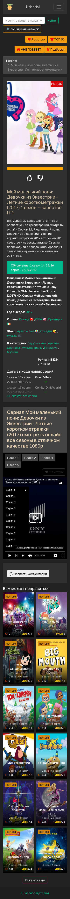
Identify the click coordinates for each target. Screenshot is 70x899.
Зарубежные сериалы (44, 343)
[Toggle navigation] (58, 7)
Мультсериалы (32, 347)
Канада (24, 319)
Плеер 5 (13, 465)
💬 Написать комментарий (28, 574)
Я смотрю (55, 472)
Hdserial (33, 6)
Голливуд (51, 347)
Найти (51, 20)
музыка (12, 335)
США (39, 319)
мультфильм (26, 331)
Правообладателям (35, 893)
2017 (28, 312)
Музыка (12, 352)
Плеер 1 (13, 457)
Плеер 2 (30, 457)
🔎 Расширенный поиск (22, 29)
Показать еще (35, 880)
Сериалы (13, 347)
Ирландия (55, 319)
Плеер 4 (47, 457)
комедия (46, 331)
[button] (22, 396)
